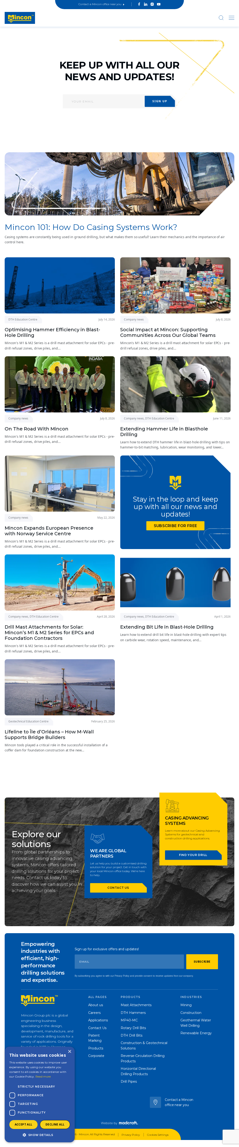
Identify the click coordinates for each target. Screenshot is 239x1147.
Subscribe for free (175, 526)
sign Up (159, 101)
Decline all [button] (55, 1124)
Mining (186, 1005)
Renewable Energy (196, 1033)
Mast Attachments (136, 1005)
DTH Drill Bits (131, 1035)
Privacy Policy (131, 1134)
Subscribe (202, 962)
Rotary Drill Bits (133, 1028)
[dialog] (40, 1094)
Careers (94, 1013)
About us (95, 1005)
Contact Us (97, 1028)
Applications (98, 1020)
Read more (43, 1076)
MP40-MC (129, 1020)
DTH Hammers (133, 1013)
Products (95, 1048)
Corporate (96, 1056)
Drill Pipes (129, 1081)
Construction (190, 1013)
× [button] (69, 1051)
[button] (39, 1135)
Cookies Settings (157, 1134)
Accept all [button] (23, 1124)
